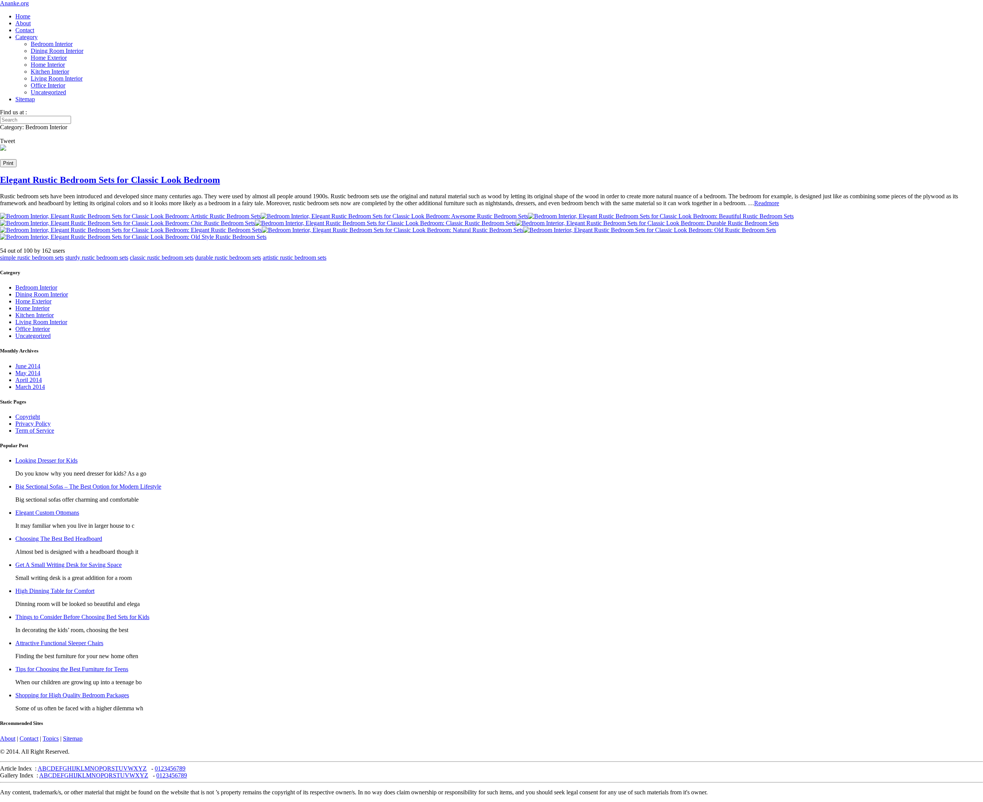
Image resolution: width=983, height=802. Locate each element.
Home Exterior (49, 57)
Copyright (27, 416)
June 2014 (27, 366)
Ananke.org (14, 3)
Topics (51, 738)
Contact (24, 30)
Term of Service (34, 430)
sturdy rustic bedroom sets (96, 257)
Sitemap (25, 99)
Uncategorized (48, 92)
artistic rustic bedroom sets (294, 257)
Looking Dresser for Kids (46, 460)
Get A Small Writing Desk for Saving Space (68, 565)
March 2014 (30, 387)
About (23, 23)
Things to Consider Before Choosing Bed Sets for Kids (82, 617)
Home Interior (48, 64)
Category (26, 37)
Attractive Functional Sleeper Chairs (59, 643)
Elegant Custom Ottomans (47, 512)
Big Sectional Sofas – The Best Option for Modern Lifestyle (88, 486)
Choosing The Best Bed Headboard (58, 538)
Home (22, 16)
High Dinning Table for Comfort (54, 591)
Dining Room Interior (57, 51)
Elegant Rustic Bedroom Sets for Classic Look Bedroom (110, 180)
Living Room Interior (57, 78)
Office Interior (48, 85)
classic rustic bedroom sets (162, 257)
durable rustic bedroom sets (228, 257)
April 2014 (28, 380)
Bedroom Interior (52, 44)
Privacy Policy (33, 423)
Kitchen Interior (50, 71)
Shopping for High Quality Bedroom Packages (72, 695)
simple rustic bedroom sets (32, 257)
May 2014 (27, 373)
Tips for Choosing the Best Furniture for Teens (71, 669)
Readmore (766, 203)
